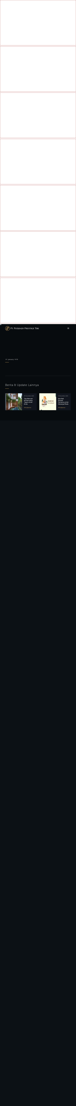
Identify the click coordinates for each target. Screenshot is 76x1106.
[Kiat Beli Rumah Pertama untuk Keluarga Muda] (47, 401)
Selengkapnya (27, 407)
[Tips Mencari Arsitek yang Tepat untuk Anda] (13, 401)
